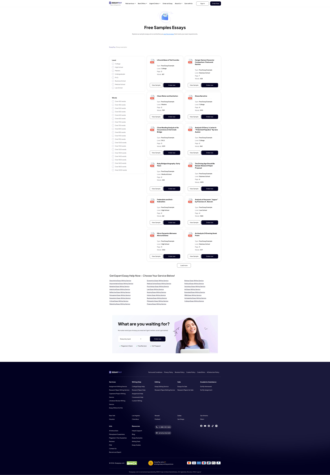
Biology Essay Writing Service (194, 280)
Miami (202, 419)
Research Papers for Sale (185, 390)
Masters (117, 71)
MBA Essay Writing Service (192, 295)
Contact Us (112, 449)
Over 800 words (120, 129)
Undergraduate (120, 74)
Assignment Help (137, 393)
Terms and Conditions (155, 372)
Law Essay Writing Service (155, 289)
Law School (119, 88)
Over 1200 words (120, 149)
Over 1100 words (120, 146)
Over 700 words (120, 122)
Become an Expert (115, 452)
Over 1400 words (120, 156)
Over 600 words (120, 115)
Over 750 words (120, 125)
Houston (112, 419)
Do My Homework (206, 386)
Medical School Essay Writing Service (159, 283)
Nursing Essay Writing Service (156, 292)
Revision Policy (180, 372)
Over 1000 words (120, 142)
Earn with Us (188, 3)
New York (112, 415)
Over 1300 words (120, 153)
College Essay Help (138, 386)
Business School (120, 81)
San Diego (180, 419)
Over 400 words (120, 101)
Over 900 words (120, 136)
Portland (157, 419)
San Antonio (204, 415)
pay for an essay (169, 34)
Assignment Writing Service (118, 386)
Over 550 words (120, 112)
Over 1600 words (120, 163)
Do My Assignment (206, 390)
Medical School (120, 84)
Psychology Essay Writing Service (158, 286)
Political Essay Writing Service (194, 283)
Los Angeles (136, 415)
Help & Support (137, 431)
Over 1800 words (120, 166)
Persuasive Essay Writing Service (120, 295)
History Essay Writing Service (156, 295)
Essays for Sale (182, 386)
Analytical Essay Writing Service (119, 289)
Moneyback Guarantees (117, 434)
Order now (171, 85)
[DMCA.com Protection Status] (132, 463)
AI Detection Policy (213, 372)
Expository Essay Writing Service (120, 298)
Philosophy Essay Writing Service (157, 301)
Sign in (202, 3)
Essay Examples (137, 438)
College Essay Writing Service (194, 301)
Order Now (215, 3)
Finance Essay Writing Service (156, 304)
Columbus (135, 419)
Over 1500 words (120, 160)
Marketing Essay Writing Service (119, 304)
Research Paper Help (138, 390)
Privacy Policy (168, 372)
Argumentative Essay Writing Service (121, 283)
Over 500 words (120, 108)
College (117, 64)
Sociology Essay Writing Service (194, 286)
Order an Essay (167, 3)
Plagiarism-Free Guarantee (118, 438)
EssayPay (112, 47)
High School (119, 67)
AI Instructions (113, 431)
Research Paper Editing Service (165, 390)
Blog (133, 434)
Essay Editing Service (162, 386)
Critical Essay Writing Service (118, 301)
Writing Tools (136, 441)
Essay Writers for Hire (116, 408)
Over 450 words (120, 105)
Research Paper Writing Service (119, 390)
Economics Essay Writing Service (157, 280)
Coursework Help (137, 397)
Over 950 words (120, 139)
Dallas (179, 415)
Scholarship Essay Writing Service (195, 298)
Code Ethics (201, 372)
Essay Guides (136, 445)
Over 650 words (120, 118)
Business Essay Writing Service (157, 298)
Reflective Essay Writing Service (119, 292)
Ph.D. (117, 77)
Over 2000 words (121, 170)
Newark (157, 415)
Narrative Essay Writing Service (119, 286)
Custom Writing (137, 401)
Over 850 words (120, 132)
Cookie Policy (190, 372)
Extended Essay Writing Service (194, 292)
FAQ (110, 445)
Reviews (112, 441)
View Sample (156, 85)
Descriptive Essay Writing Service (120, 280)
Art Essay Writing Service (192, 289)
